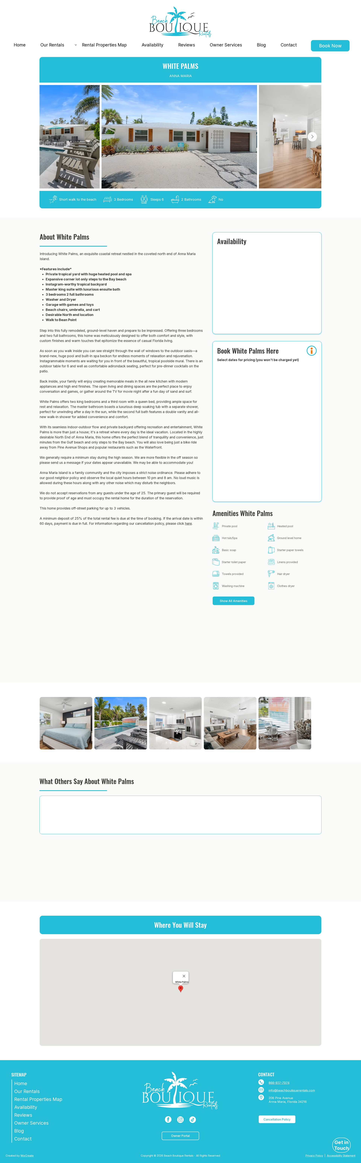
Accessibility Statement (341, 1155)
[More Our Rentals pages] (76, 45)
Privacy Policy (314, 1155)
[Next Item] (312, 136)
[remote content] (267, 264)
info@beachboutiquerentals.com (292, 1090)
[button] (312, 351)
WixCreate (27, 1155)
